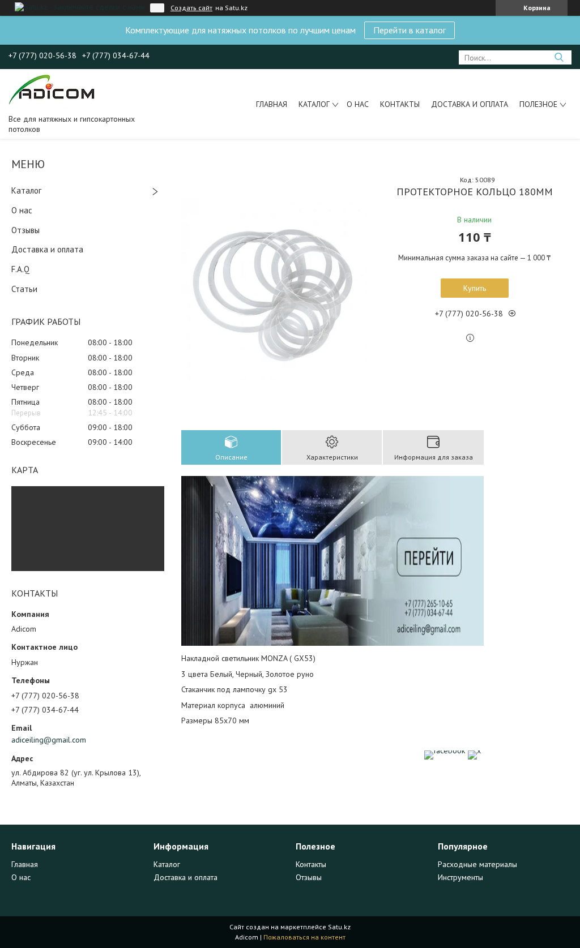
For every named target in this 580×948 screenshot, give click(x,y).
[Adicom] (54, 91)
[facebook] (444, 750)
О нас (358, 104)
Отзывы (25, 230)
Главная (271, 104)
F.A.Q (20, 269)
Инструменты (460, 877)
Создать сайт (191, 8)
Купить (474, 288)
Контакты (400, 104)
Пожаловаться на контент (304, 937)
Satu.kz (339, 927)
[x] (474, 750)
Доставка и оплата (469, 104)
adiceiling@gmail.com (48, 740)
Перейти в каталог (409, 30)
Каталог (314, 104)
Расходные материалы (477, 864)
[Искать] (559, 57)
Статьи (24, 289)
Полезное (538, 104)
